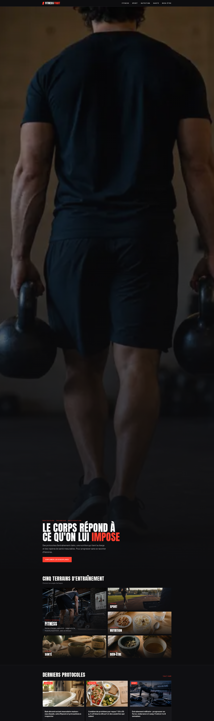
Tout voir (167, 676)
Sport (135, 3)
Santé (156, 3)
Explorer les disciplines (57, 559)
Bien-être (166, 3)
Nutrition (145, 3)
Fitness (125, 3)
